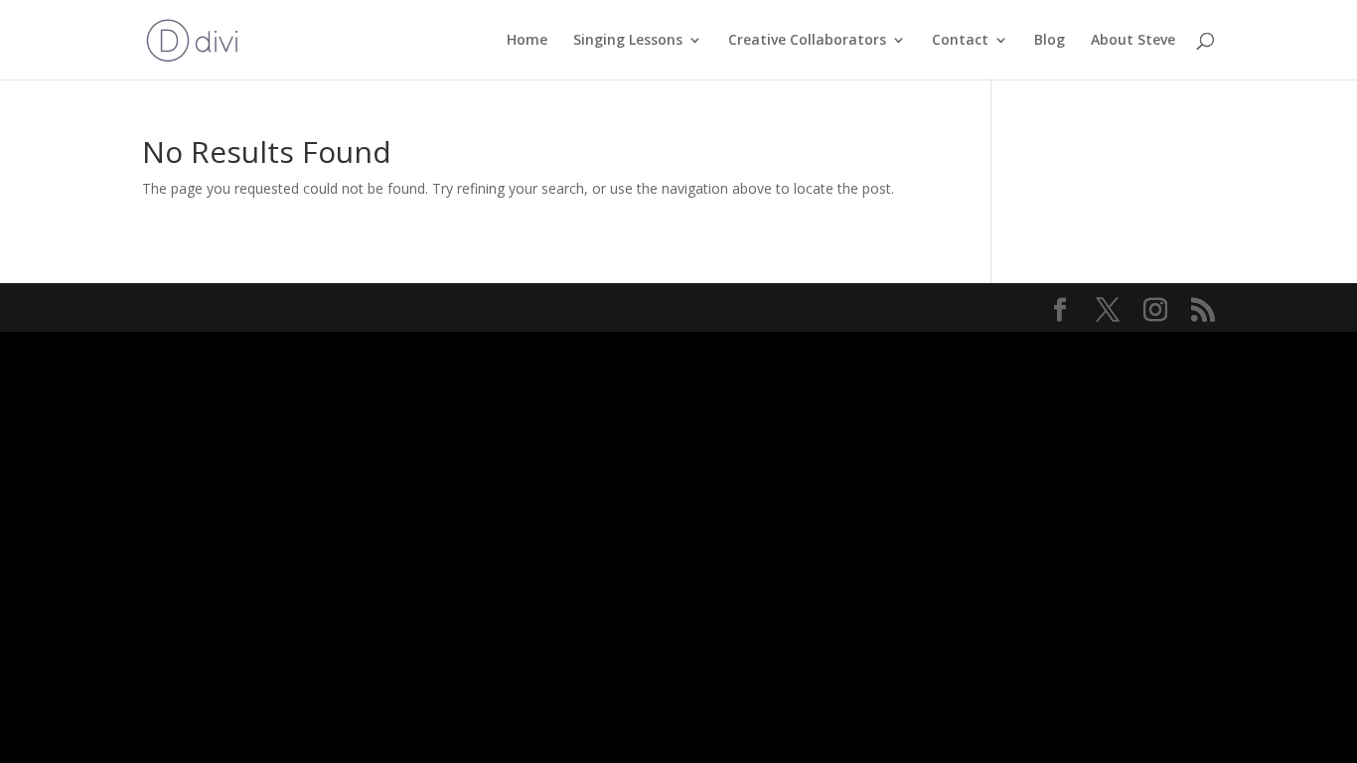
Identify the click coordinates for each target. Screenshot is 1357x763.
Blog (1049, 41)
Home (527, 41)
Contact (960, 41)
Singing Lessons (627, 41)
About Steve (1133, 41)
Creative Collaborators (807, 41)
